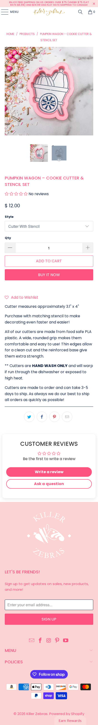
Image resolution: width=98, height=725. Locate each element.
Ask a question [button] (49, 484)
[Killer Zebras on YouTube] (65, 641)
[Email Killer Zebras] (31, 641)
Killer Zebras (37, 713)
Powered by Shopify (66, 713)
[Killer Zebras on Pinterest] (57, 641)
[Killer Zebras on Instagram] (48, 641)
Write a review (49, 472)
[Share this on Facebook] (42, 417)
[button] (16, 194)
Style (9, 216)
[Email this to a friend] (67, 417)
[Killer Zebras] (49, 12)
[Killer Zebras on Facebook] (40, 641)
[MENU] (2, 12)
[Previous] (8, 92)
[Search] (80, 12)
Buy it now (49, 275)
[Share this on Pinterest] (54, 417)
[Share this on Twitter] (29, 417)
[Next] (89, 92)
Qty (8, 238)
